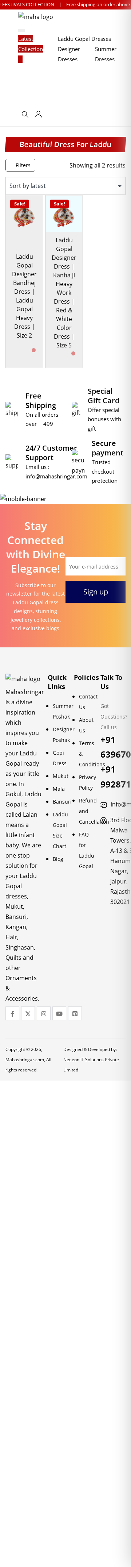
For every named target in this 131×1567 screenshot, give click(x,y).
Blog (58, 858)
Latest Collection (30, 44)
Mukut (60, 776)
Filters (22, 165)
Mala (59, 788)
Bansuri (62, 801)
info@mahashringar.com (56, 476)
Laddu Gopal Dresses (84, 38)
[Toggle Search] (26, 117)
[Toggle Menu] (21, 30)
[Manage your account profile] (38, 115)
